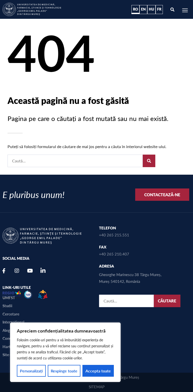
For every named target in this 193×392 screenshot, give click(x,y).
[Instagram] (17, 271)
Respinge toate (64, 371)
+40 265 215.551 (114, 234)
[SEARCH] (149, 161)
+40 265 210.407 (114, 253)
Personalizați (31, 371)
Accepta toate (98, 371)
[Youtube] (30, 271)
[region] (65, 352)
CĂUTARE (167, 301)
